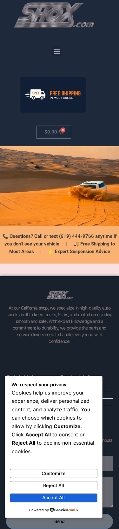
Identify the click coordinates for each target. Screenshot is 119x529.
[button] (57, 51)
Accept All (53, 497)
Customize (54, 473)
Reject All (53, 485)
